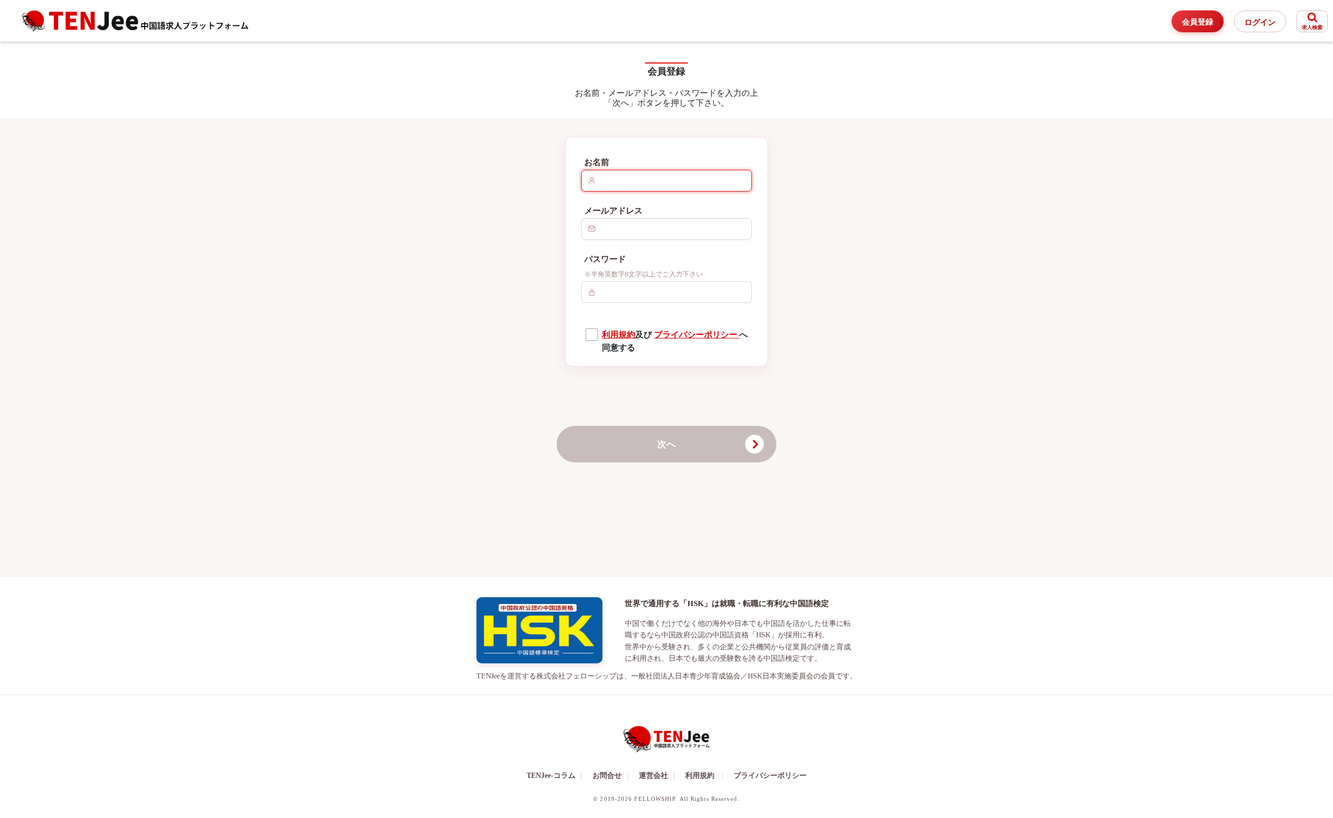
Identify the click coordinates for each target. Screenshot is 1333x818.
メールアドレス (613, 210)
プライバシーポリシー (696, 334)
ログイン (1260, 22)
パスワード (605, 259)
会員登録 (1197, 22)
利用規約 (618, 334)
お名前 (596, 162)
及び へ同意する (675, 341)
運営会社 (657, 775)
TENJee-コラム (554, 775)
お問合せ (610, 775)
